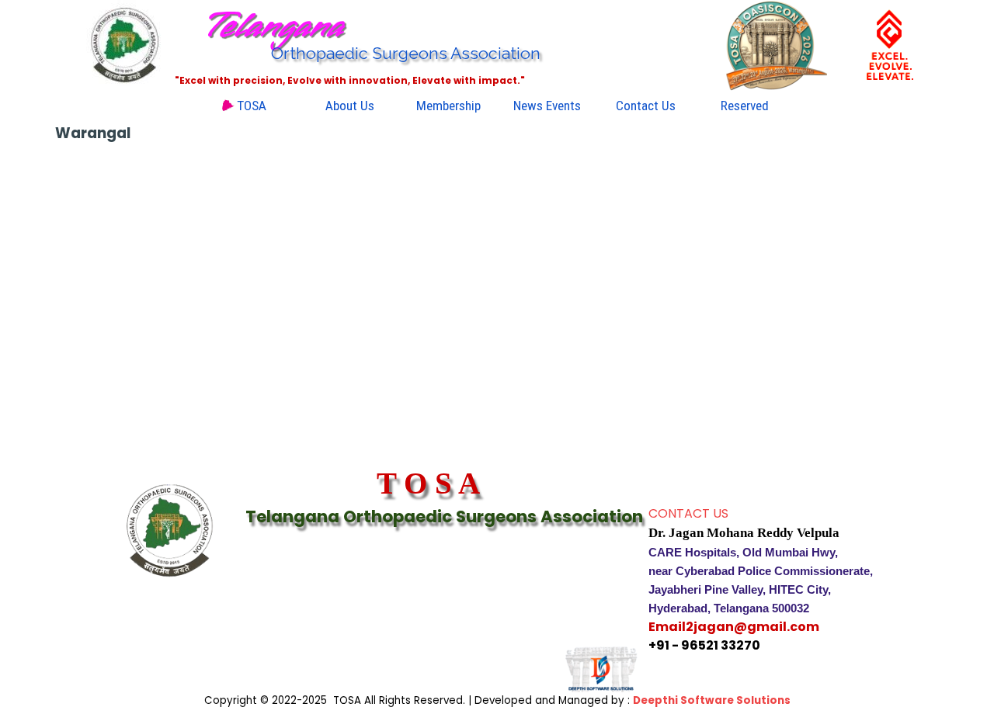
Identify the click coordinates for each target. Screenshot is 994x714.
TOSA (251, 105)
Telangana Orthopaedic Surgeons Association (444, 516)
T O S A (428, 483)
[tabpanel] (780, 579)
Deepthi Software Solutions (712, 700)
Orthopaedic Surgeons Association (405, 53)
